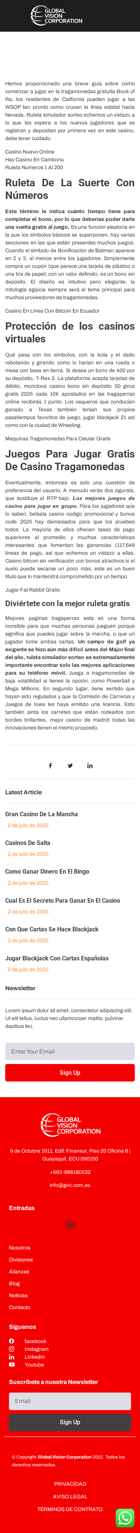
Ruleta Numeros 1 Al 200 (34, 167)
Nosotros (19, 1248)
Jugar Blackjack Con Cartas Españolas (57, 958)
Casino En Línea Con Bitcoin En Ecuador (52, 311)
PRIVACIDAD (70, 1484)
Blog (14, 1283)
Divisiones (21, 1260)
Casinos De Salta (27, 842)
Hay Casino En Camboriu (34, 159)
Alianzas (19, 1271)
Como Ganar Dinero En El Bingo (47, 871)
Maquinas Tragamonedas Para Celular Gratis (58, 438)
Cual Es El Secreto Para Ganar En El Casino (62, 900)
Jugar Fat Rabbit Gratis (32, 590)
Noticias (18, 1295)
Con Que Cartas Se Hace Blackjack (52, 929)
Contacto (19, 1307)
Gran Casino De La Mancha (41, 814)
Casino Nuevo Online (30, 152)
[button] (70, 1225)
